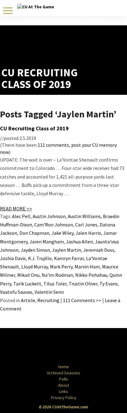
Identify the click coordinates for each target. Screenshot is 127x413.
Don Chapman (34, 233)
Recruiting (48, 300)
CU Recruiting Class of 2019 (34, 128)
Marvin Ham (87, 266)
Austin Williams (84, 216)
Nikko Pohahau (91, 275)
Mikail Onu (28, 275)
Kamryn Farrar (69, 258)
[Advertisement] (90, 51)
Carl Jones (86, 224)
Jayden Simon (35, 250)
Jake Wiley (62, 233)
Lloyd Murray (34, 266)
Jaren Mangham (47, 241)
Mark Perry (61, 266)
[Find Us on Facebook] (49, 346)
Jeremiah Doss (98, 250)
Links (63, 391)
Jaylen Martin (66, 250)
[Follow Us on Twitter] (77, 346)
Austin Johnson (49, 216)
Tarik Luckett (27, 283)
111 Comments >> (82, 300)
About (63, 385)
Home (63, 366)
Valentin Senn (49, 292)
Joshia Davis (13, 258)
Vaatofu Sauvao (16, 292)
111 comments (53, 145)
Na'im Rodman (57, 275)
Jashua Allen (79, 241)
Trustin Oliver (83, 283)
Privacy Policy (63, 397)
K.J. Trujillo (40, 258)
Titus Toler (55, 283)
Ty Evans (109, 283)
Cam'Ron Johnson (53, 224)
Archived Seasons (63, 373)
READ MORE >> (16, 208)
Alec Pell (21, 216)
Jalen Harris (88, 233)
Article (28, 300)
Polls (63, 379)
